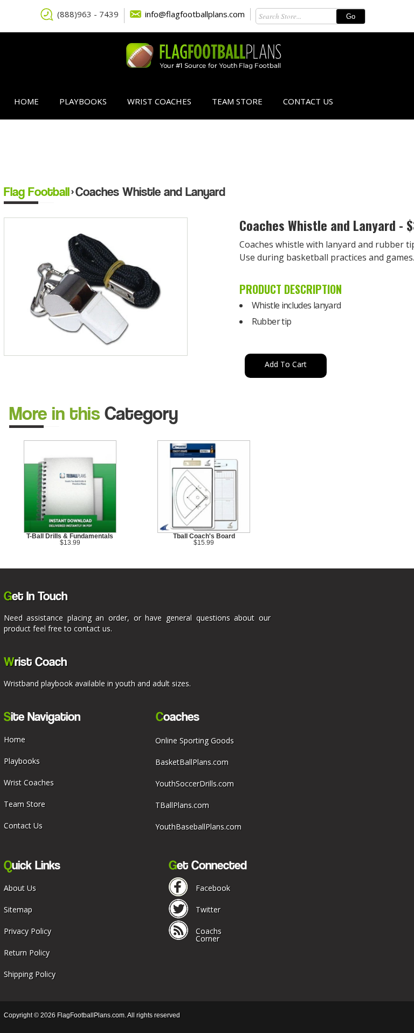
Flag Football (37, 191)
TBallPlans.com (182, 805)
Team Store (237, 101)
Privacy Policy (27, 931)
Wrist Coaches (159, 101)
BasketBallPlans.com (192, 762)
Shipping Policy (30, 974)
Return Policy (27, 952)
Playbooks (83, 101)
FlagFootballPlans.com (91, 1015)
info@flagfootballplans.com (195, 14)
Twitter (208, 909)
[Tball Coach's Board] (203, 531)
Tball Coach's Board (204, 536)
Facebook (213, 888)
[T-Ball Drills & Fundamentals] (70, 531)
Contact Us (308, 101)
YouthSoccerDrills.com (194, 783)
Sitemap (18, 909)
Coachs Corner (209, 935)
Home (26, 101)
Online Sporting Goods (194, 740)
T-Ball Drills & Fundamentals (69, 536)
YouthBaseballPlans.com (198, 826)
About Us (20, 888)
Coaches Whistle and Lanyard (150, 191)
